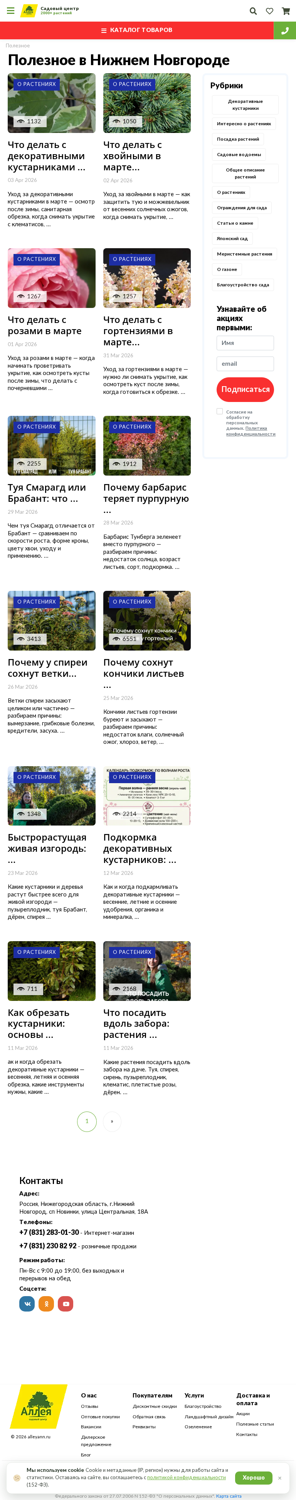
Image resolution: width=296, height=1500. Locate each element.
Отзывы (89, 1406)
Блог (86, 1455)
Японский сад (232, 238)
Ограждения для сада (242, 207)
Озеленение (198, 1426)
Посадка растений (238, 139)
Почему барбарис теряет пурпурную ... (146, 498)
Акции (243, 1413)
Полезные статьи (255, 1424)
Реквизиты (144, 1426)
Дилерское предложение (96, 1441)
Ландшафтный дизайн (209, 1416)
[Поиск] (253, 10)
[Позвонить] (285, 30)
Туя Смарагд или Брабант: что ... (47, 492)
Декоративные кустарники (245, 105)
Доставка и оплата (253, 1399)
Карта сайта (229, 1496)
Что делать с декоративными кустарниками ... (47, 155)
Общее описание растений (245, 173)
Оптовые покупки (100, 1416)
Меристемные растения (244, 254)
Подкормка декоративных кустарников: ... (140, 848)
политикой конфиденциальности (186, 1477)
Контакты (246, 1434)
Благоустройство (203, 1406)
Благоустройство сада (243, 285)
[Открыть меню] (10, 10)
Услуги (194, 1396)
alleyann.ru (39, 1437)
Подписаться (245, 389)
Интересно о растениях (244, 123)
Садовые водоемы (239, 154)
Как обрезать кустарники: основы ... (38, 1023)
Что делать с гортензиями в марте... (138, 330)
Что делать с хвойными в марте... (132, 155)
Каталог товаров (141, 30)
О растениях (231, 192)
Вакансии (91, 1426)
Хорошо (254, 1478)
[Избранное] (269, 10)
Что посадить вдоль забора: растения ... (136, 1023)
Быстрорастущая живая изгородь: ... (47, 848)
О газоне (227, 269)
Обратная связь (149, 1416)
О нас (89, 1396)
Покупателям (152, 1396)
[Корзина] (286, 10)
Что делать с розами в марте (45, 325)
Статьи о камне (235, 223)
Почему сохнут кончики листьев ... (143, 673)
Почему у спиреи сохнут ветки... (47, 667)
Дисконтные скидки (155, 1406)
